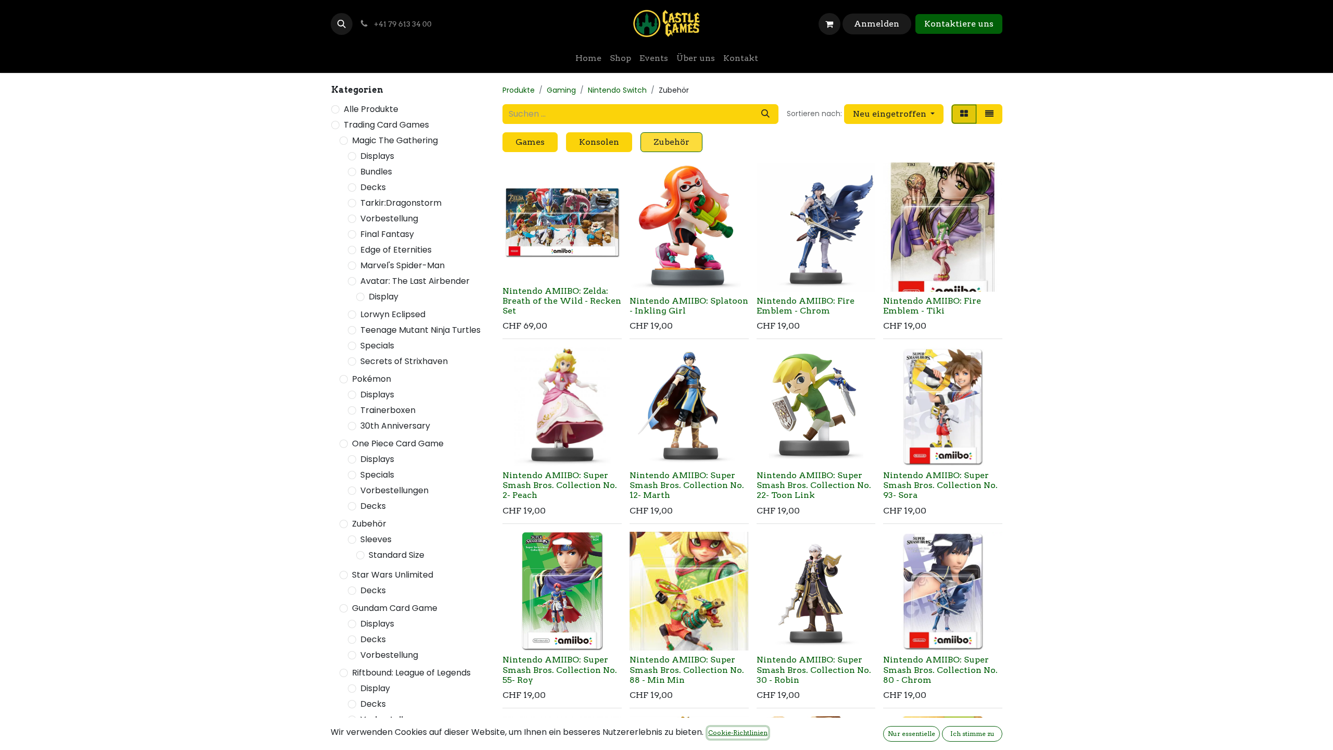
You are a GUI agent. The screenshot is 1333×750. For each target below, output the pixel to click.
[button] (342, 24)
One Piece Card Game (398, 443)
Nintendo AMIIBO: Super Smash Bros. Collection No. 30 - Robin (814, 669)
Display (383, 297)
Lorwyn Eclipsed (392, 314)
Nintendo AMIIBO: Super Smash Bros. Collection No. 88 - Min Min (687, 669)
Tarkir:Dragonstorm (401, 203)
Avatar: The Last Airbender (415, 281)
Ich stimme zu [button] (972, 734)
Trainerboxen (388, 410)
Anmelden (876, 24)
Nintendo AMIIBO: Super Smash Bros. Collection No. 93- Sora (940, 485)
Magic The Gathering (395, 140)
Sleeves (376, 539)
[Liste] (989, 114)
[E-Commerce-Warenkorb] (829, 24)
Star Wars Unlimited (392, 575)
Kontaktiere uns (959, 24)
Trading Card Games (386, 125)
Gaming (561, 90)
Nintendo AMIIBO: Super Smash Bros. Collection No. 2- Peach (559, 485)
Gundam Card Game (394, 608)
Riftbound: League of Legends (411, 673)
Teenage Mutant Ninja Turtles (420, 330)
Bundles (376, 172)
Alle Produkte (371, 109)
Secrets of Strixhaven (404, 361)
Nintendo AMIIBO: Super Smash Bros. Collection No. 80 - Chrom (940, 669)
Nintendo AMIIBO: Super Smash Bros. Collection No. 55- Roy (559, 669)
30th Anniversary (395, 426)
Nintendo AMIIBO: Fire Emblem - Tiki (932, 306)
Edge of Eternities (396, 250)
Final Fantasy (387, 234)
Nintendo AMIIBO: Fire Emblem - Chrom (805, 306)
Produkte (518, 90)
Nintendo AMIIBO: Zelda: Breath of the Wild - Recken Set (561, 301)
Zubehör (369, 524)
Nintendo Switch (617, 90)
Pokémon (371, 379)
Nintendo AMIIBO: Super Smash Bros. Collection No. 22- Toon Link (814, 485)
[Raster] (964, 114)
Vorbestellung (389, 218)
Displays (377, 156)
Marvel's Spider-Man (402, 265)
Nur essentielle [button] (911, 734)
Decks (373, 187)
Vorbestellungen (394, 490)
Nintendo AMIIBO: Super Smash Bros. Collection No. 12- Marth (687, 485)
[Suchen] (765, 114)
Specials (377, 346)
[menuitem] (588, 58)
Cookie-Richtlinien (738, 732)
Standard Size (396, 555)
